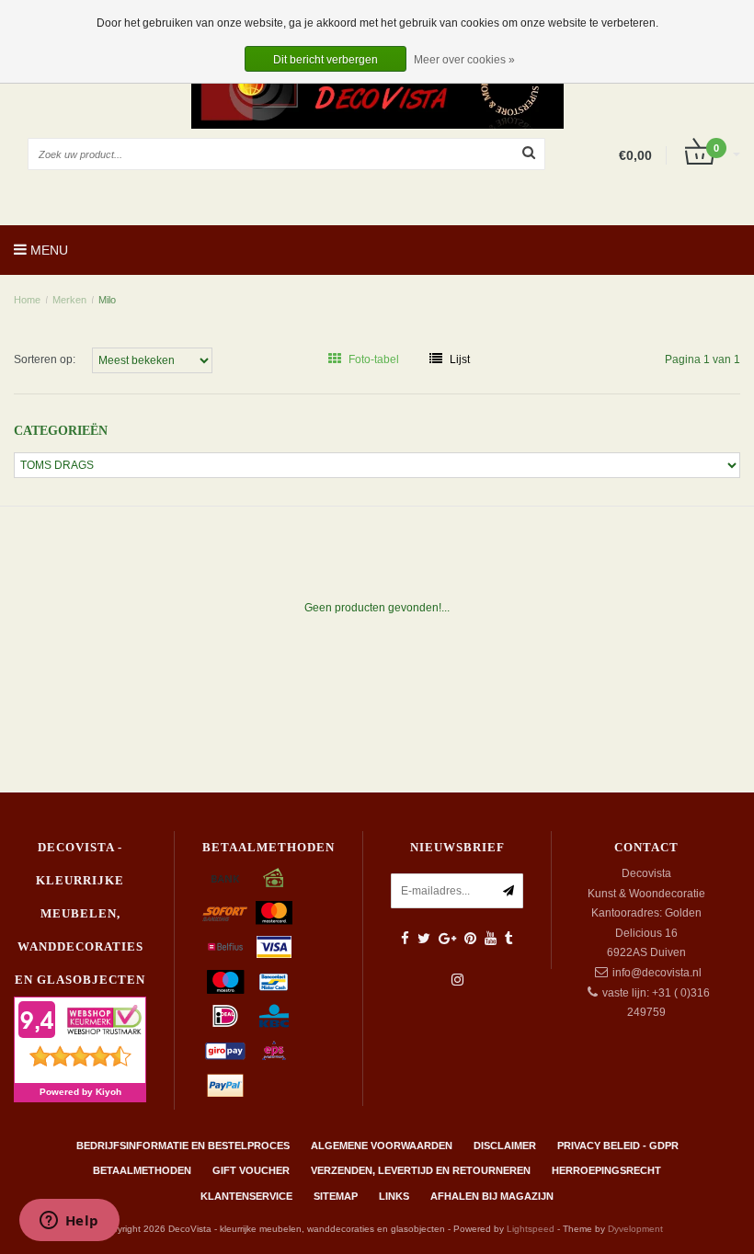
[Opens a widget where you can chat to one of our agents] (69, 1222)
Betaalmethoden (142, 1170)
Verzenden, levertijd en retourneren (421, 1170)
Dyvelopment (635, 1229)
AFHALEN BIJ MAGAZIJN (492, 1196)
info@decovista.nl (657, 972)
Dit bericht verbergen (325, 59)
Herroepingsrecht (606, 1170)
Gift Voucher (251, 1170)
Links (394, 1196)
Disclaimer (505, 1145)
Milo (107, 299)
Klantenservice (246, 1196)
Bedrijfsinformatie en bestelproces (183, 1145)
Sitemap (336, 1196)
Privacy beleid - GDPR (618, 1145)
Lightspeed (530, 1229)
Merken (69, 299)
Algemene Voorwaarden (381, 1145)
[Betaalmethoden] (225, 878)
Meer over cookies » (464, 59)
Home (27, 299)
